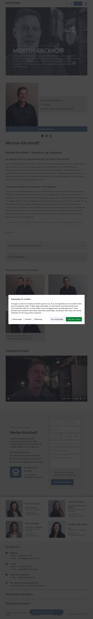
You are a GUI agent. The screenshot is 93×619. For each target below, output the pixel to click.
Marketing (38, 319)
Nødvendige (17, 319)
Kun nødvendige (57, 319)
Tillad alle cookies (73, 319)
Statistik (28, 319)
